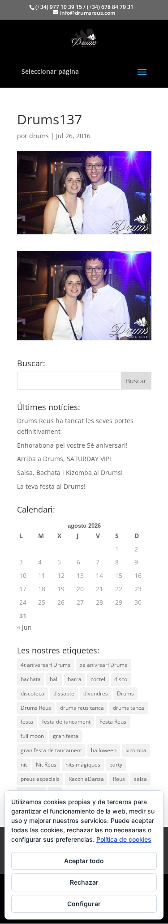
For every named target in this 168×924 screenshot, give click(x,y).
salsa (140, 779)
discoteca (32, 693)
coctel (97, 679)
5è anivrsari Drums (103, 665)
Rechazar (84, 882)
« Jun (24, 627)
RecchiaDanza (86, 779)
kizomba (135, 750)
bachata (31, 679)
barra (75, 679)
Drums (125, 693)
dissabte (63, 693)
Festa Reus (112, 721)
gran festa (65, 736)
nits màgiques (82, 764)
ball (54, 679)
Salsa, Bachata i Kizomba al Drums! (70, 472)
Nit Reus (46, 764)
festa (27, 721)
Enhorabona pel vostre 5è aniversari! (72, 445)
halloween (103, 750)
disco (120, 679)
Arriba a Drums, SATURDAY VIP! (64, 458)
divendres (95, 693)
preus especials (40, 779)
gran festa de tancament (51, 750)
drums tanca (128, 708)
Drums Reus (36, 708)
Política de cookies (123, 839)
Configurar (84, 903)
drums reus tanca (82, 708)
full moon (32, 736)
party (115, 764)
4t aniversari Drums (45, 665)
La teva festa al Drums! (51, 486)
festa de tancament (66, 721)
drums (39, 135)
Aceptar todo (84, 861)
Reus (119, 779)
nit (24, 764)
